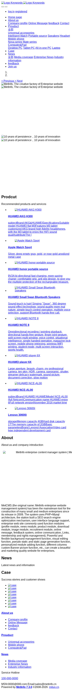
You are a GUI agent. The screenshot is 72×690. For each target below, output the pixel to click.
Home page (15, 17)
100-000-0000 (9, 678)
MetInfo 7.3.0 (24, 687)
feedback (13, 625)
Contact (12, 628)
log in (11, 11)
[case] (12, 585)
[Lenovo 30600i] (25, 408)
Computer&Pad (17, 647)
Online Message (17, 622)
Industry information (19, 667)
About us (7, 613)
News (4, 654)
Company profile (18, 619)
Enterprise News (18, 663)
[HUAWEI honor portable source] (35, 262)
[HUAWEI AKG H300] (28, 209)
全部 (10, 29)
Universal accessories (21, 641)
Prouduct (7, 635)
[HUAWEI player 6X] (27, 355)
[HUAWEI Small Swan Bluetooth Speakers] (39, 290)
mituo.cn (54, 687)
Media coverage (17, 660)
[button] (8, 80)
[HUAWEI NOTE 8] (27, 318)
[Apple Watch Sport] (27, 240)
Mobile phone (16, 644)
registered (21, 11)
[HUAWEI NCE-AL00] (28, 383)
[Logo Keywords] (36, 2)
